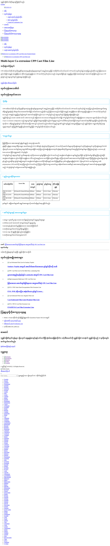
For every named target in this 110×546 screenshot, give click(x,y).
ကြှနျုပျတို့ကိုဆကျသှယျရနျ (12, 33)
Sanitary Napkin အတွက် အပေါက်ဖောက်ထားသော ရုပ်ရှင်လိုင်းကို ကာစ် (32, 266)
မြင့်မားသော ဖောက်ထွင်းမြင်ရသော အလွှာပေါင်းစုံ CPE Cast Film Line (25, 244)
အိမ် (5, 11)
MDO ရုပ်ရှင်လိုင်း (13, 20)
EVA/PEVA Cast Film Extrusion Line (21, 307)
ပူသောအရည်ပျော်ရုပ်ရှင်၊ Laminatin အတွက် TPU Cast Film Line (30, 275)
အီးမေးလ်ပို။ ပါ (5, 371)
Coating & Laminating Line (15, 22)
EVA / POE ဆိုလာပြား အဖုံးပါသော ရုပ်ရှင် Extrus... (25, 291)
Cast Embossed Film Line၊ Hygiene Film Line (24, 300)
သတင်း (6, 24)
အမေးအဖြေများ (9, 27)
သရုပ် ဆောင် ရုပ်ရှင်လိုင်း (15, 17)
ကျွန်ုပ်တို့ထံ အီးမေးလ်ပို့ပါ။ (8, 83)
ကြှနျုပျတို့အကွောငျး (10, 30)
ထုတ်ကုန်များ (8, 14)
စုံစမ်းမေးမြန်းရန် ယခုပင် (8, 346)
